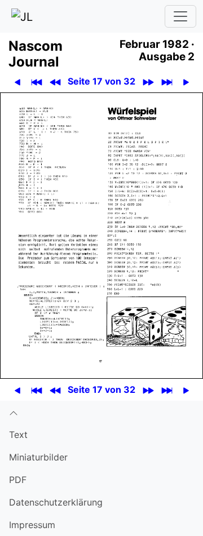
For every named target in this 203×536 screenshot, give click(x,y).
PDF (18, 479)
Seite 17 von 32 (101, 81)
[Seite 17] (101, 235)
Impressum (32, 524)
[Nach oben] (101, 412)
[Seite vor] (186, 81)
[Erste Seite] (36, 81)
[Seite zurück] (17, 81)
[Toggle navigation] (180, 16)
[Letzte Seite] (166, 81)
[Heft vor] (148, 81)
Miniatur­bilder (38, 457)
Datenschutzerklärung (56, 502)
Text (18, 434)
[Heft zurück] (55, 81)
